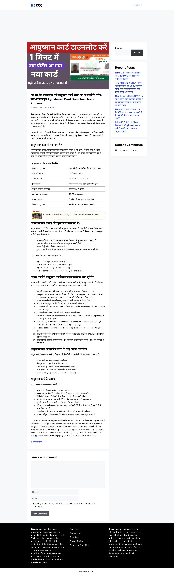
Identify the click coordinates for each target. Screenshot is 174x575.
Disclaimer (74, 537)
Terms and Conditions (80, 545)
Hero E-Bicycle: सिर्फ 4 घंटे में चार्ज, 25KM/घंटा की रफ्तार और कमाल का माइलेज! (71, 214)
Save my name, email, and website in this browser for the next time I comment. (65, 505)
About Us (74, 529)
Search (118, 48)
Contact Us (75, 533)
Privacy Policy (76, 541)
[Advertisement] (87, 25)
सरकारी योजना (137, 5)
